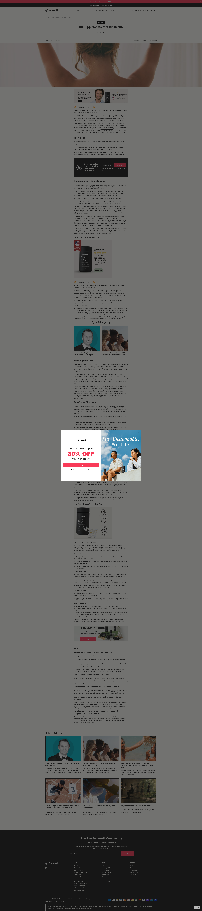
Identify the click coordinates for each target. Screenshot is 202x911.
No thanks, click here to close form (81, 470)
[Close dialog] (138, 432)
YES (81, 465)
